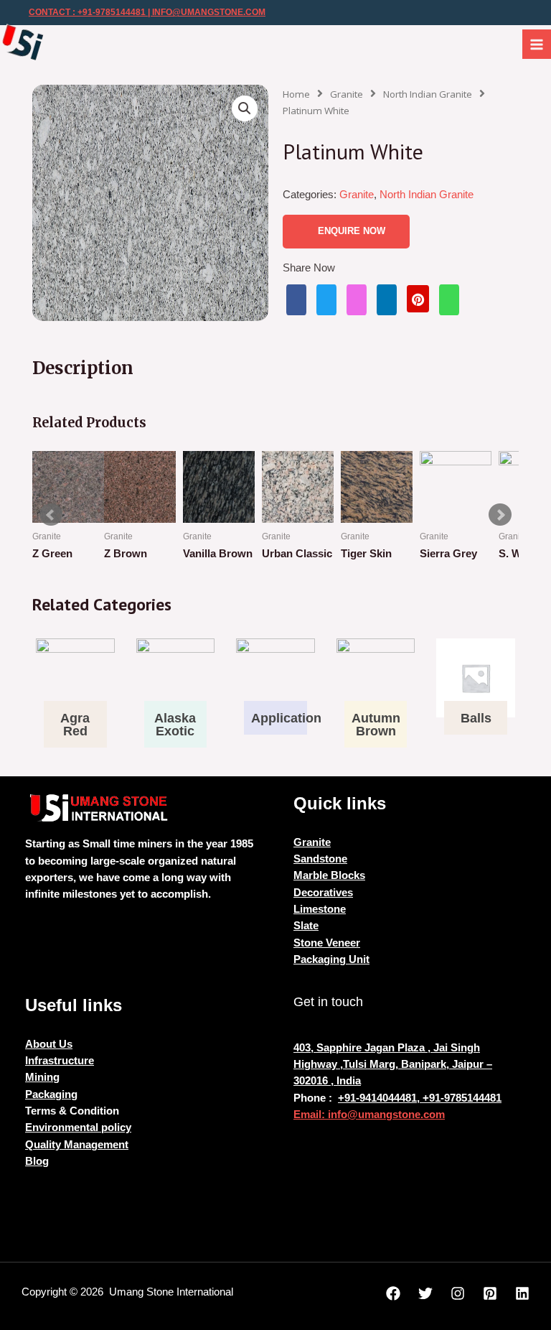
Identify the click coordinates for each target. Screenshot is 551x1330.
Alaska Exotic (175, 724)
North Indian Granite (427, 94)
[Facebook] (393, 1293)
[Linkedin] (522, 1293)
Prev (50, 514)
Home (296, 94)
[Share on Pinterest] (418, 298)
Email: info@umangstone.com (369, 1114)
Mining (42, 1077)
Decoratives (323, 892)
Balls (476, 718)
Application (286, 718)
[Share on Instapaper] (357, 299)
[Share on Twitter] (326, 299)
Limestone (319, 909)
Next (500, 514)
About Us (48, 1044)
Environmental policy (78, 1127)
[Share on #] (296, 299)
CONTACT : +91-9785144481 (87, 12)
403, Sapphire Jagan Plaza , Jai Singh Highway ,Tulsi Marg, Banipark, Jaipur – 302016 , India (392, 1064)
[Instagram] (458, 1293)
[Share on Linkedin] (387, 299)
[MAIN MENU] (536, 43)
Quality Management (76, 1144)
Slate (306, 925)
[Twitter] (425, 1293)
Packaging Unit (331, 959)
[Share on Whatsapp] (449, 299)
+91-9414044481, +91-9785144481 (419, 1098)
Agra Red (75, 724)
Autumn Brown (376, 724)
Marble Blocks (329, 875)
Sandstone (320, 859)
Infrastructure (59, 1060)
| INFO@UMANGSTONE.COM (205, 12)
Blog (37, 1161)
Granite (346, 94)
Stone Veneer (326, 943)
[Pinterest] (490, 1293)
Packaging (51, 1094)
